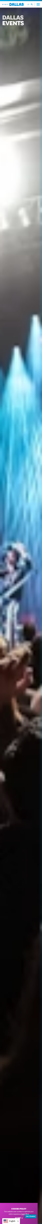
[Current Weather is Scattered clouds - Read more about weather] (28, 4)
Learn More (25, 1214)
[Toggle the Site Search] (33, 4)
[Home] (13, 4)
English (12, 1221)
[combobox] (11, 1221)
